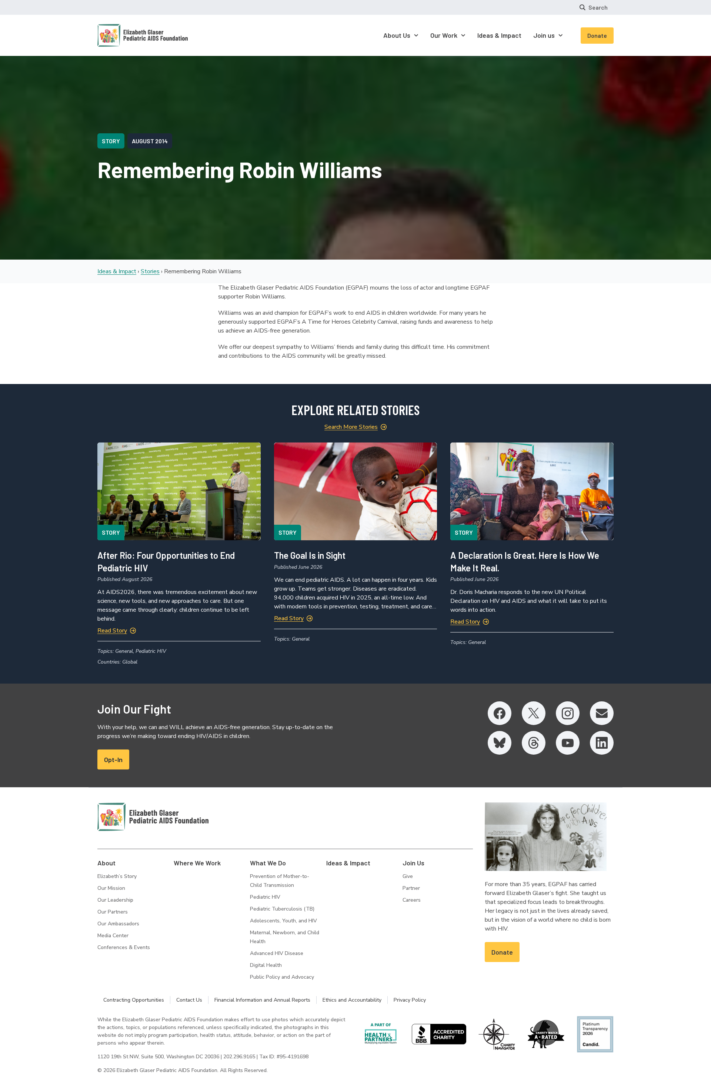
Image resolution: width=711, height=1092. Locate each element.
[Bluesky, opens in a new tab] (499, 743)
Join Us (413, 863)
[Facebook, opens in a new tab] (499, 713)
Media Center (112, 935)
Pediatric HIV (265, 897)
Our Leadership (115, 900)
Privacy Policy (410, 999)
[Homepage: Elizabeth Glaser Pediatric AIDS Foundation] (123, 35)
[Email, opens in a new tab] (602, 713)
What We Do (268, 863)
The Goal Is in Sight (310, 555)
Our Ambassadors (118, 923)
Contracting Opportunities (133, 999)
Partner (411, 888)
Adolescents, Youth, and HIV (283, 920)
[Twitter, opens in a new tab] (533, 713)
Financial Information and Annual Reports (262, 999)
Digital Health (266, 965)
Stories (150, 271)
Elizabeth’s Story (117, 876)
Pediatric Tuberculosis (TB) (282, 908)
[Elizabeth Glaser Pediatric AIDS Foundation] (152, 816)
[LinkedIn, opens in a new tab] (602, 743)
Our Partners (112, 911)
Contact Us (189, 999)
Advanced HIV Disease (276, 953)
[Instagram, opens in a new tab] (568, 713)
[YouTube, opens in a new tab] (568, 743)
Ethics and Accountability (352, 999)
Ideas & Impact (116, 271)
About (106, 863)
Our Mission (111, 888)
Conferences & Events (123, 947)
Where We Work (197, 863)
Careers (412, 900)
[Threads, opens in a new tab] (533, 743)
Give (408, 876)
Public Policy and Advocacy (282, 977)
